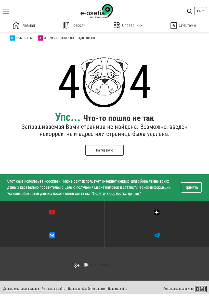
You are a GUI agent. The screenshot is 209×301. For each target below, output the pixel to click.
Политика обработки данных (86, 289)
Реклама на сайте (53, 289)
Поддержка (170, 289)
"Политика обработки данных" (116, 193)
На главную (104, 150)
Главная (28, 25)
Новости (78, 25)
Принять (191, 187)
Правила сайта (117, 289)
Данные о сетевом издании (21, 289)
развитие (187, 289)
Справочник (132, 25)
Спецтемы (187, 25)
